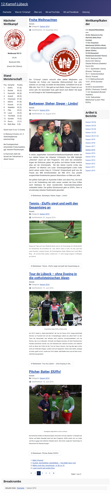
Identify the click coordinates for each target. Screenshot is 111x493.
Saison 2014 (90, 157)
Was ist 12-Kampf (22, 12)
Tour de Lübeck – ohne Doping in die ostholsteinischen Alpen (53, 276)
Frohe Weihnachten (43, 20)
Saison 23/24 (91, 129)
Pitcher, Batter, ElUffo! (45, 371)
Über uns (38, 12)
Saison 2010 (90, 171)
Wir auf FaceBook (70, 12)
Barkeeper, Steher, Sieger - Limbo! (53, 103)
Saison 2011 (90, 167)
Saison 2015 (90, 153)
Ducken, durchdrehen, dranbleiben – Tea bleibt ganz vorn (54, 463)
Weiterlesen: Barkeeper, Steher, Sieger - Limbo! (49, 196)
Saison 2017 (90, 146)
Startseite (7, 12)
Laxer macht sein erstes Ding (44, 468)
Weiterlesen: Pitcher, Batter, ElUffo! (45, 453)
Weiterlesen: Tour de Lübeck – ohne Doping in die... (51, 364)
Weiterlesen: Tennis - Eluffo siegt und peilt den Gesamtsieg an (55, 266)
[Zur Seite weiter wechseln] (50, 473)
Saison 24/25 (91, 126)
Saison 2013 (90, 160)
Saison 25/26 (91, 122)
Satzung (86, 12)
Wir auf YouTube (53, 12)
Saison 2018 (90, 143)
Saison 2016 (44, 26)
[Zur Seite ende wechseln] (53, 473)
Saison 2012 (90, 164)
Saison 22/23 (91, 133)
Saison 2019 (90, 139)
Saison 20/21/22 (92, 136)
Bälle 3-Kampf (38, 460)
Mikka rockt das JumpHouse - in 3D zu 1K (48, 465)
